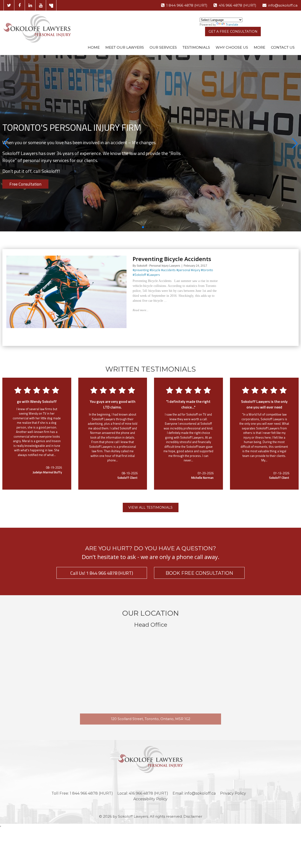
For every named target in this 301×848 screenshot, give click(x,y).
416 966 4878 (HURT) (237, 5)
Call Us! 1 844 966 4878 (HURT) (101, 573)
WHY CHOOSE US (232, 47)
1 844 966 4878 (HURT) (186, 5)
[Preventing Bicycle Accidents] (66, 257)
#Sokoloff (139, 274)
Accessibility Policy (150, 799)
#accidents (168, 270)
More (259, 47)
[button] (6, 143)
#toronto (207, 270)
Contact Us (283, 47)
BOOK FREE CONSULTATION (199, 573)
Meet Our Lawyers (124, 47)
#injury (195, 270)
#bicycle (155, 270)
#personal (183, 270)
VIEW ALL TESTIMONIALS (150, 507)
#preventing (141, 270)
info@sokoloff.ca (282, 5)
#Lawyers (153, 274)
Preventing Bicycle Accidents (172, 259)
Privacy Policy (233, 793)
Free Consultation (25, 184)
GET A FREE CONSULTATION (233, 31)
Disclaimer (192, 816)
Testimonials (196, 47)
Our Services (163, 47)
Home (94, 47)
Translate (232, 24)
